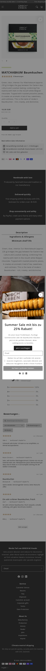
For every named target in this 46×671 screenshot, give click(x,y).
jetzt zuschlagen (23, 348)
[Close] (40, 295)
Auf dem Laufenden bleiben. (23, 368)
